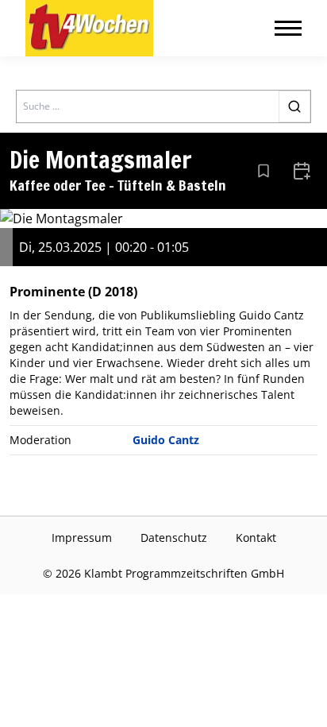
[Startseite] (89, 28)
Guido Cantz (166, 439)
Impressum (82, 537)
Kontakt (256, 537)
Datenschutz (173, 537)
